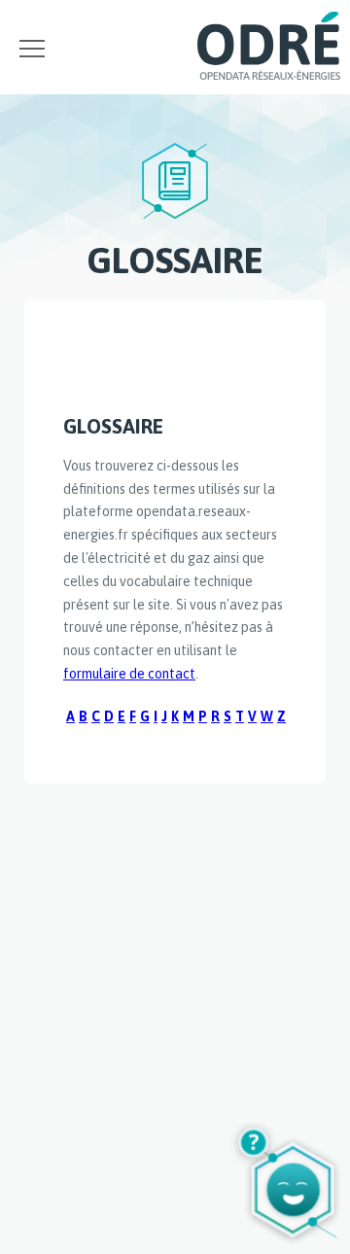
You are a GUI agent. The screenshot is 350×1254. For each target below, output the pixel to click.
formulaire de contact (129, 673)
